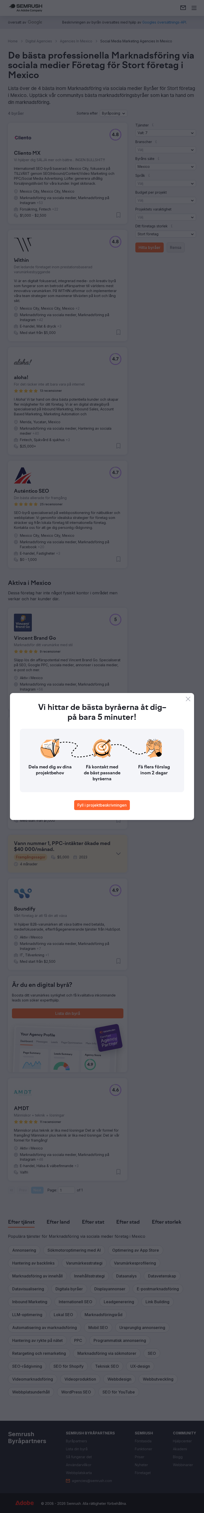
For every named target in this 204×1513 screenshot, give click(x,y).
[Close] (188, 699)
